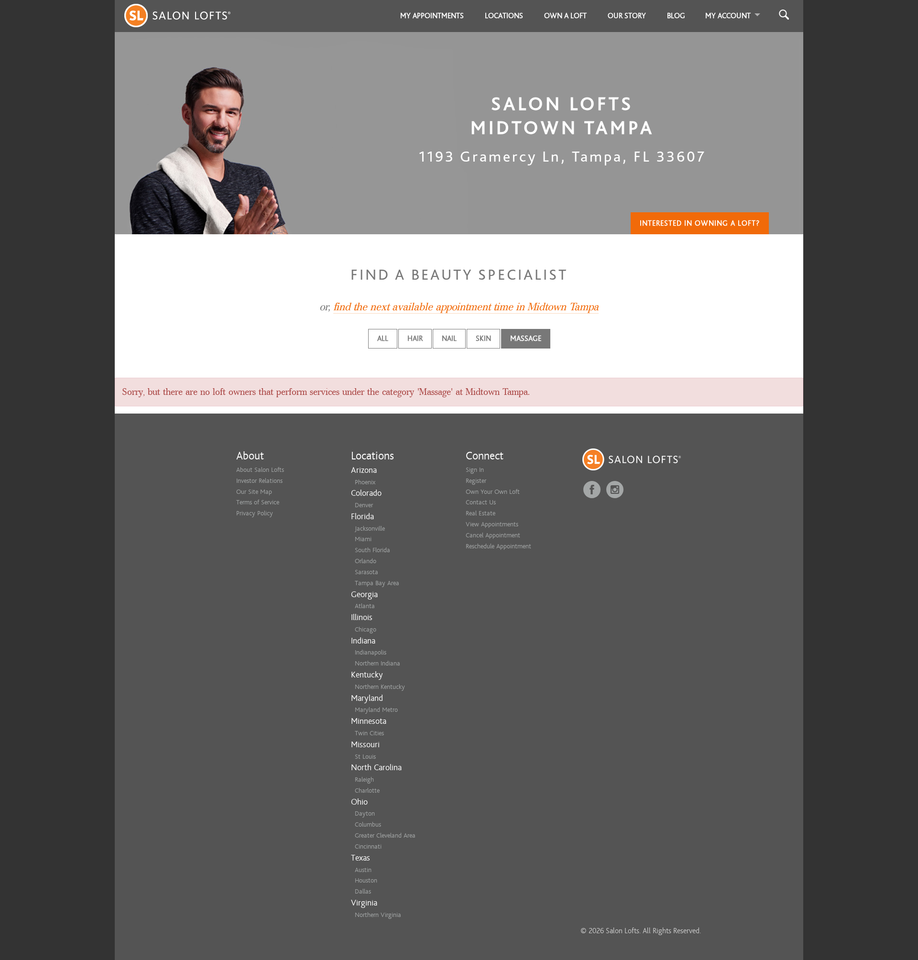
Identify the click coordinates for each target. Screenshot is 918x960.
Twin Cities (369, 733)
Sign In (475, 469)
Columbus (368, 824)
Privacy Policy (254, 513)
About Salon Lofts (260, 469)
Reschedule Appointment (498, 546)
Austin (363, 869)
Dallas (363, 891)
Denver (364, 505)
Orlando (365, 561)
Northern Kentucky (380, 686)
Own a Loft (565, 15)
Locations (504, 15)
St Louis (365, 756)
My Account (728, 15)
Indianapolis (370, 652)
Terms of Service (257, 502)
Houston (366, 880)
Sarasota (366, 572)
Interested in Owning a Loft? (700, 223)
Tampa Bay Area (377, 583)
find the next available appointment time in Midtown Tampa (466, 307)
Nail (449, 338)
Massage (525, 338)
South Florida (372, 550)
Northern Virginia (378, 914)
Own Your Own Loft (493, 491)
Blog (676, 15)
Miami (363, 539)
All (382, 338)
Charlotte (367, 790)
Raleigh (364, 779)
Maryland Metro (376, 709)
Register (476, 480)
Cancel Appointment (493, 535)
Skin (483, 338)
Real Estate (480, 513)
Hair (415, 338)
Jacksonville (370, 528)
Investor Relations (259, 480)
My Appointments (432, 15)
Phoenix (365, 482)
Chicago (365, 629)
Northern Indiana (377, 663)
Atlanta (365, 606)
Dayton (365, 813)
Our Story (627, 15)
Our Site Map (254, 491)
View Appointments (492, 524)
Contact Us (481, 502)
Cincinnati (368, 846)
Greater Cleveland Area (385, 835)
